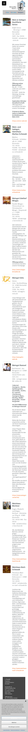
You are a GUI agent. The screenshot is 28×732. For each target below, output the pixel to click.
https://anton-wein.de (19, 121)
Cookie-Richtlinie (6, 730)
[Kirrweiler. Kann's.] (17, 5)
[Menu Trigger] (4, 3)
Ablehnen (14, 722)
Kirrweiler (10, 693)
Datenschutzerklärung (15, 730)
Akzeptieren (14, 718)
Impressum (22, 730)
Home (7, 12)
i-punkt (8, 692)
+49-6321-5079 (10, 689)
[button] (25, 701)
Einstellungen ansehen (14, 727)
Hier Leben (13, 12)
